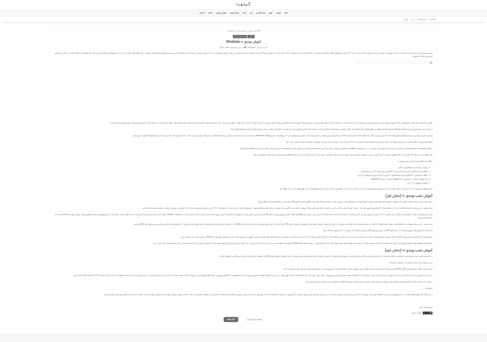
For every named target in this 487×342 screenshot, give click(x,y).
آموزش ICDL (122, 53)
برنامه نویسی (234, 12)
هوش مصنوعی (221, 12)
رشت (244, 12)
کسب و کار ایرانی (240, 36)
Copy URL (231, 319)
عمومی (412, 19)
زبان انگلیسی (260, 12)
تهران (270, 12)
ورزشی (406, 19)
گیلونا (256, 31)
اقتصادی (432, 19)
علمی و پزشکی (422, 19)
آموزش (278, 12)
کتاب (286, 12)
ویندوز (413, 313)
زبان (251, 12)
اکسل (210, 12)
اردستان (202, 12)
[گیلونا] (243, 4)
